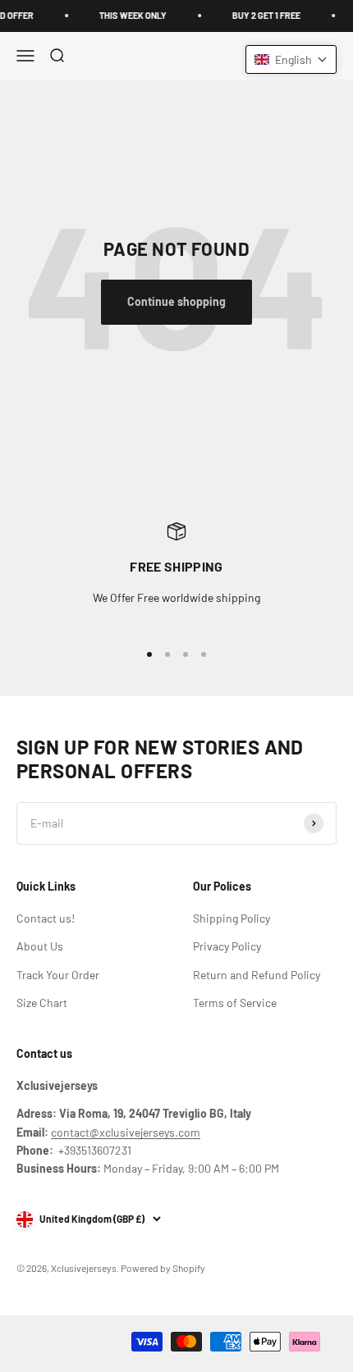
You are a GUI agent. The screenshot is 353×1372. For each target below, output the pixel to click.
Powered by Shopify (163, 1268)
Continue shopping (176, 301)
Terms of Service (235, 1003)
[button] (291, 59)
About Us (39, 946)
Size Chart (41, 1003)
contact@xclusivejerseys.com (125, 1132)
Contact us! (45, 918)
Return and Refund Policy (256, 975)
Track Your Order (57, 975)
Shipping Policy (231, 918)
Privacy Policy (227, 946)
